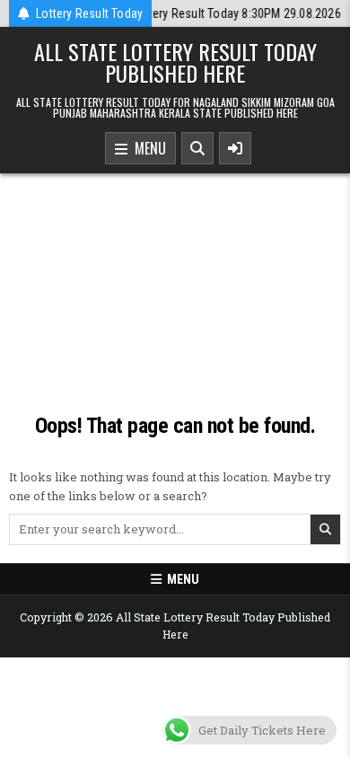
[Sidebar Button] (235, 148)
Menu (146, 148)
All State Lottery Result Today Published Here (175, 62)
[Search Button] (197, 148)
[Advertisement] (175, 282)
